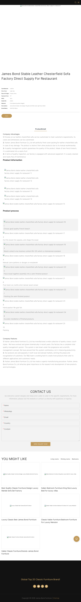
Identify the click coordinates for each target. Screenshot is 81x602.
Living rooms (54, 459)
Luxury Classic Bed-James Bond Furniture (18, 520)
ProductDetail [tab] (40, 129)
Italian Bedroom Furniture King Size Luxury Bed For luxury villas (59, 489)
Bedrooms (75, 459)
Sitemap (56, 598)
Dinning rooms (65, 459)
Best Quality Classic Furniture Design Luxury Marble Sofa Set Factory (19, 489)
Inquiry (6, 115)
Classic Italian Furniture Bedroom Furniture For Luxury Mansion (59, 521)
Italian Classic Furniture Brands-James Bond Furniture (19, 552)
